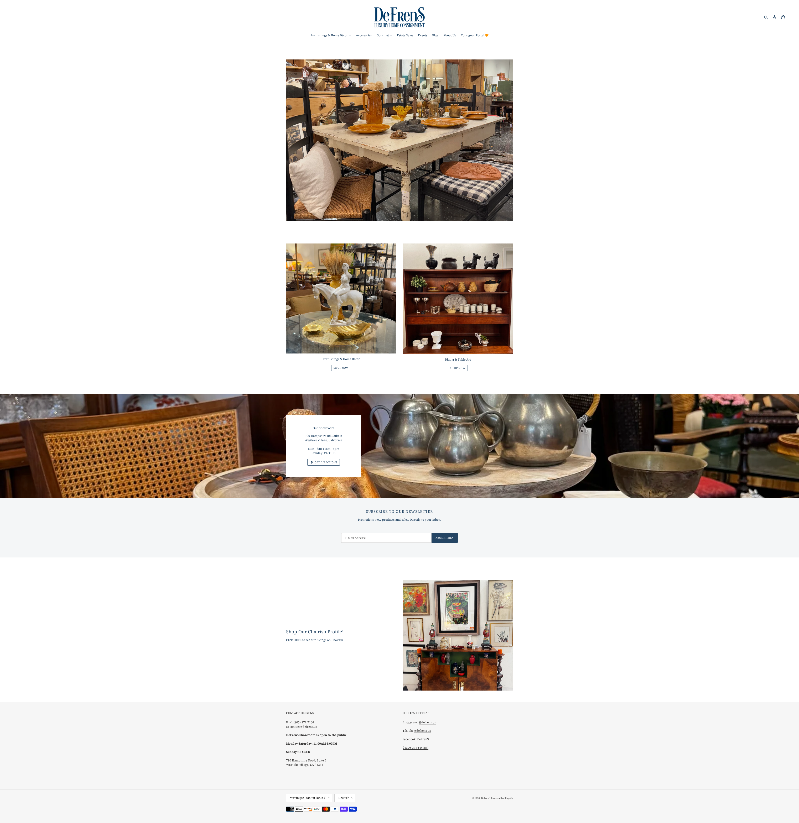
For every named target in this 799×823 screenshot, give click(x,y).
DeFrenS (423, 739)
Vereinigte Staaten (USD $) (308, 798)
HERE (297, 640)
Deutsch (343, 798)
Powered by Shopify (502, 798)
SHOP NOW (341, 367)
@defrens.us (427, 722)
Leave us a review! (415, 747)
